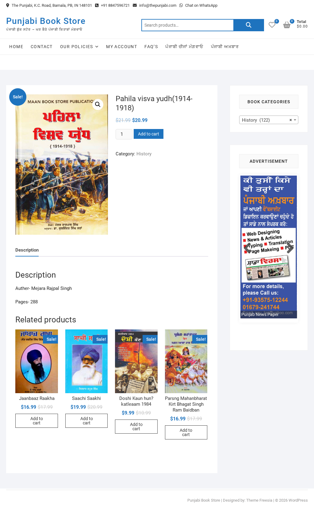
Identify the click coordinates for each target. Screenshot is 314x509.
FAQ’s (151, 46)
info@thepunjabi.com (157, 5)
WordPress (298, 500)
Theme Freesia (259, 500)
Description (27, 250)
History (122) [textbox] (267, 120)
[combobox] (268, 120)
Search (248, 25)
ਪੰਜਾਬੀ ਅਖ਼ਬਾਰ (225, 46)
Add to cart (148, 133)
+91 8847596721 (115, 5)
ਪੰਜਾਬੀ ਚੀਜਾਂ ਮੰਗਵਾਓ (184, 46)
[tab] (27, 250)
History (143, 154)
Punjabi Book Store (46, 21)
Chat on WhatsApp (200, 5)
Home (16, 46)
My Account (121, 46)
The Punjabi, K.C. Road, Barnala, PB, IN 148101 (51, 5)
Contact (42, 46)
